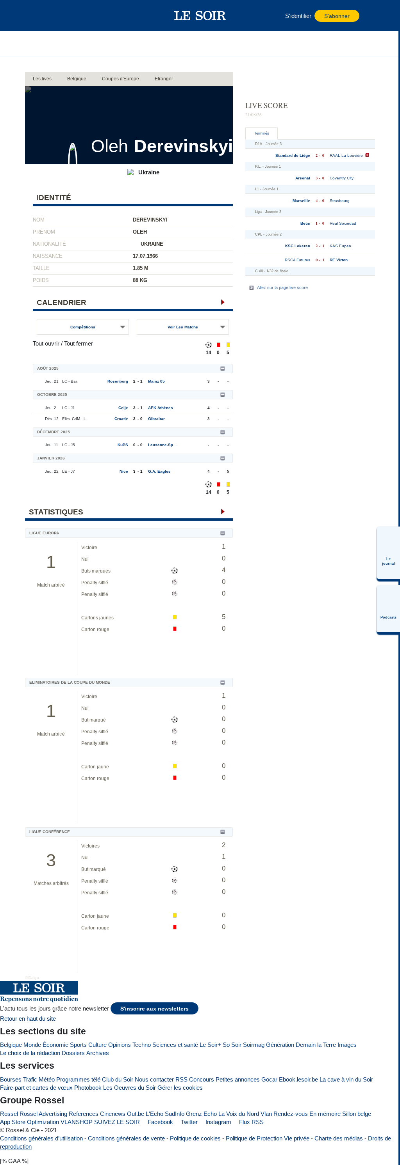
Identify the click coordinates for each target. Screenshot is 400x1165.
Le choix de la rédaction (30, 1053)
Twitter (188, 1122)
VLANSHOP (77, 1122)
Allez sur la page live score (282, 287)
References (83, 1113)
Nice (124, 471)
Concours (201, 1079)
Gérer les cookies (180, 1087)
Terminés (261, 133)
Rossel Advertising (43, 1113)
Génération (280, 1044)
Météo (47, 1079)
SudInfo (174, 1113)
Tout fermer (78, 343)
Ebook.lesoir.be (298, 1079)
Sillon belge (356, 1113)
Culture (97, 1044)
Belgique (11, 1044)
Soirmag (253, 1044)
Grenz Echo (201, 1113)
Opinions (119, 1044)
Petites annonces (238, 1079)
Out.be (135, 1113)
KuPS (123, 445)
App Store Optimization (29, 1122)
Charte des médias (338, 1138)
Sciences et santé (175, 1044)
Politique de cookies (195, 1138)
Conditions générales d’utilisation (41, 1138)
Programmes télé (78, 1079)
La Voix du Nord (238, 1113)
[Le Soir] (200, 15)
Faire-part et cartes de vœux (36, 1087)
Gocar (269, 1079)
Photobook (88, 1087)
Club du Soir (117, 1079)
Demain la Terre (316, 1044)
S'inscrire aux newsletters (154, 1009)
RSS (181, 1079)
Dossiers (73, 1053)
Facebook (159, 1122)
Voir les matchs (183, 327)
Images (347, 1044)
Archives (97, 1053)
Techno (141, 1044)
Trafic (30, 1079)
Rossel (9, 1113)
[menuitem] (388, 553)
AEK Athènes (160, 408)
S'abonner (337, 16)
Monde (32, 1044)
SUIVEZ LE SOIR (117, 1122)
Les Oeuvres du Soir (129, 1087)
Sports (78, 1044)
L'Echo (154, 1113)
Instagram (217, 1122)
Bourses (10, 1079)
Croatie (121, 419)
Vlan (266, 1113)
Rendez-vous (290, 1113)
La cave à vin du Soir (346, 1079)
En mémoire (325, 1113)
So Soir (232, 1044)
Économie (55, 1044)
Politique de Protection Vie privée (267, 1138)
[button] (50, 15)
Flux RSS (251, 1122)
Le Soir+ (210, 1044)
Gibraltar (156, 419)
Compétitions (82, 327)
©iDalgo (32, 977)
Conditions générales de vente (126, 1138)
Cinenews (112, 1113)
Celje (123, 408)
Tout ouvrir (46, 343)
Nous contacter (154, 1079)
